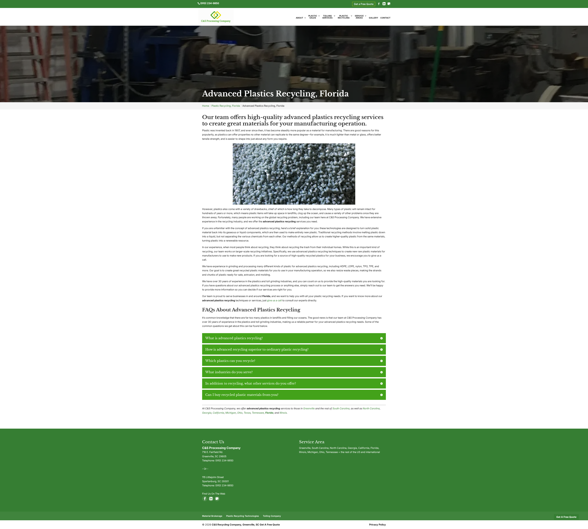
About (299, 18)
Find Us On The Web (213, 493)
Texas (247, 412)
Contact (385, 18)
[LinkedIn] (384, 4)
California (218, 412)
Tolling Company (272, 516)
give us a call (274, 300)
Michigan (230, 412)
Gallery (373, 18)
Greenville (309, 408)
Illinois (283, 412)
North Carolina (371, 408)
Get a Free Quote (363, 4)
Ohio (240, 412)
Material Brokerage (212, 516)
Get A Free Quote (566, 516)
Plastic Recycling (344, 17)
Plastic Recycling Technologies (242, 516)
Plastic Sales (312, 17)
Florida (269, 412)
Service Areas (359, 17)
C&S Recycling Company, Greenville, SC (235, 524)
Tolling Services (327, 17)
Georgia (206, 412)
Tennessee (258, 412)
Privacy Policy (377, 524)
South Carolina (341, 408)
